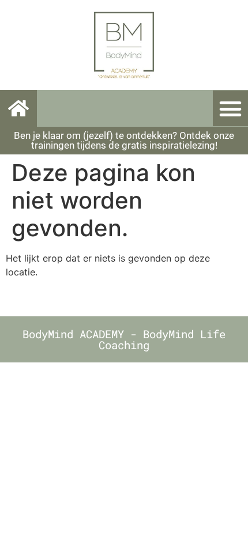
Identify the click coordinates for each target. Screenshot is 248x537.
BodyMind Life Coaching (162, 339)
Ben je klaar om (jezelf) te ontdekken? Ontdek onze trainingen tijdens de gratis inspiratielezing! (124, 140)
